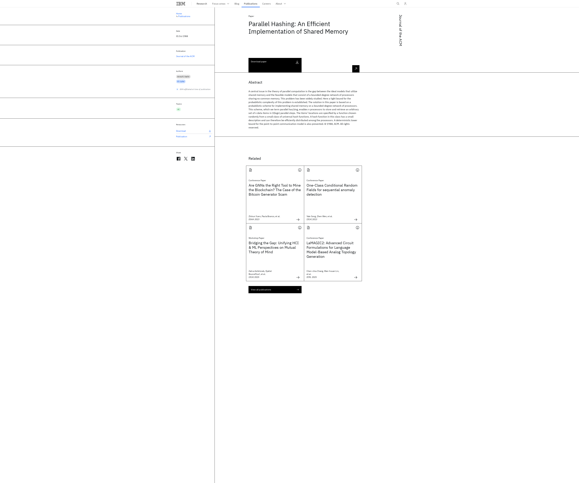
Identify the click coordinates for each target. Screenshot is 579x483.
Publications (184, 16)
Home (179, 13)
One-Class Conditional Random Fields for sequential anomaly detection (332, 190)
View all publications (261, 289)
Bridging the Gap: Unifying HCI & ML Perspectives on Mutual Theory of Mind (274, 247)
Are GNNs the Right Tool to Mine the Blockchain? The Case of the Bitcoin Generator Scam (275, 190)
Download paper (259, 61)
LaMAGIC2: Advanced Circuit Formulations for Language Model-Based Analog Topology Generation (331, 250)
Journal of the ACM (400, 30)
